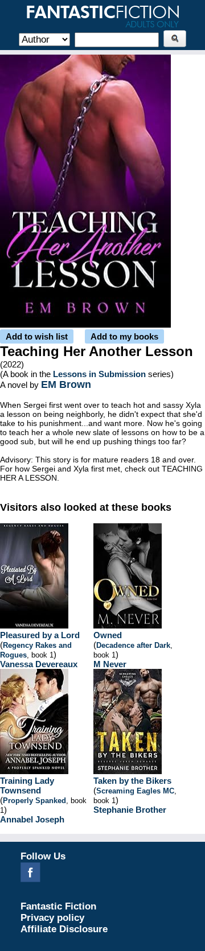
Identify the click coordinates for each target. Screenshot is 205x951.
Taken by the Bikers (132, 780)
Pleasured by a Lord (40, 635)
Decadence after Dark (133, 645)
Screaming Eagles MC (135, 791)
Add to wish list (37, 336)
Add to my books (124, 336)
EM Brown (66, 384)
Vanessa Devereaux (38, 664)
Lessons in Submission (99, 374)
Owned (107, 635)
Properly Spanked (34, 800)
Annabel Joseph (32, 819)
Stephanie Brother (129, 809)
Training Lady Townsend (27, 785)
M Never (109, 664)
